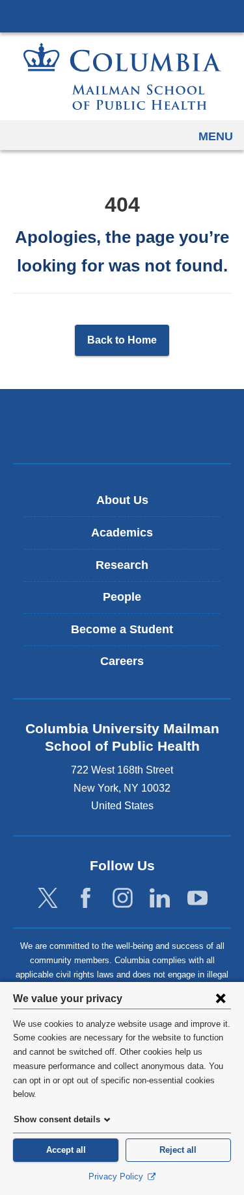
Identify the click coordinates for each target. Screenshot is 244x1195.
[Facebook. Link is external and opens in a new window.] (85, 898)
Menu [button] (215, 136)
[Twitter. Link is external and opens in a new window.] (48, 898)
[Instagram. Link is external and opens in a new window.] (122, 898)
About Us (122, 500)
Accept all (66, 1150)
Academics (122, 532)
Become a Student (122, 629)
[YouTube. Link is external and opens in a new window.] (197, 898)
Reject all (178, 1150)
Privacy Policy (117, 1176)
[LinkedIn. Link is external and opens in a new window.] (159, 898)
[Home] (122, 76)
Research (122, 565)
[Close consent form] (220, 998)
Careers (122, 661)
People (122, 596)
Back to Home (122, 340)
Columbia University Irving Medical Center (122, 15)
